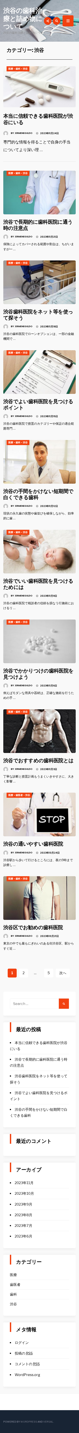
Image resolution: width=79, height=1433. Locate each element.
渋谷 (25, 68)
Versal (48, 1421)
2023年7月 (23, 1226)
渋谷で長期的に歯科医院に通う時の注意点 (38, 225)
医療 (10, 68)
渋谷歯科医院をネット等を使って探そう (38, 314)
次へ (62, 973)
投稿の (24, 1353)
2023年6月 (23, 1236)
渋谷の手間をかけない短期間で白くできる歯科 (38, 494)
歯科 (18, 68)
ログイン (22, 1343)
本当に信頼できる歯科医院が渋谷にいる (38, 119)
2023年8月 (23, 1215)
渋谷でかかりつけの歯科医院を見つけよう (38, 673)
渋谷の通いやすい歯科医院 (33, 843)
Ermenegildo (23, 133)
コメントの (27, 1364)
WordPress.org (27, 1375)
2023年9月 (23, 1204)
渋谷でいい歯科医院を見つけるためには (38, 584)
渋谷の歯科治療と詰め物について (22, 18)
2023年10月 (24, 1193)
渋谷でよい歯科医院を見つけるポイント (38, 404)
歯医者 (19, 795)
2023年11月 (24, 1183)
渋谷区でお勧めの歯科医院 (33, 927)
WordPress (28, 1421)
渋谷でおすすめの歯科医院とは (38, 760)
